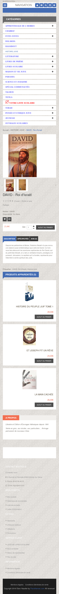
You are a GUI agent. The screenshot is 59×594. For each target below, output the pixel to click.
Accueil (6, 130)
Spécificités (23, 238)
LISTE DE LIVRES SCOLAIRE (18, 544)
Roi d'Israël (22, 269)
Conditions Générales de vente (18, 572)
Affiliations (11, 529)
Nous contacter (12, 548)
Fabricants (11, 520)
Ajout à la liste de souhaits (5, 219)
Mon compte (11, 497)
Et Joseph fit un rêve (40, 350)
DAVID (14, 269)
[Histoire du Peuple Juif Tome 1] (26, 282)
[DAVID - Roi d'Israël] (9, 185)
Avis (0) (34, 238)
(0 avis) (17, 201)
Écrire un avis (27, 201)
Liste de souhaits (13, 505)
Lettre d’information (14, 509)
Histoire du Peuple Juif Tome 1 (34, 306)
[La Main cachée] (26, 370)
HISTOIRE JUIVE (11, 51)
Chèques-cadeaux (14, 525)
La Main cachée (44, 394)
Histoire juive (32, 269)
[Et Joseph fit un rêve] (26, 326)
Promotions (11, 533)
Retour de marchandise (16, 553)
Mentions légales (13, 568)
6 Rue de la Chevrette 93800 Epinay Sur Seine (24, 477)
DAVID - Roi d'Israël (34, 130)
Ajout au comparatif (9, 219)
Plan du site (11, 557)
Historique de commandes (17, 501)
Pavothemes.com (37, 588)
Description (9, 238)
